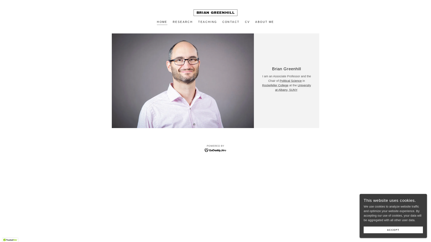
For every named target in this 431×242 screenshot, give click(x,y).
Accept (393, 230)
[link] (216, 12)
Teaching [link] (207, 22)
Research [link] (183, 22)
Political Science (291, 81)
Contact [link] (231, 22)
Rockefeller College (275, 85)
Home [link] (162, 22)
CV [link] (247, 22)
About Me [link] (264, 22)
